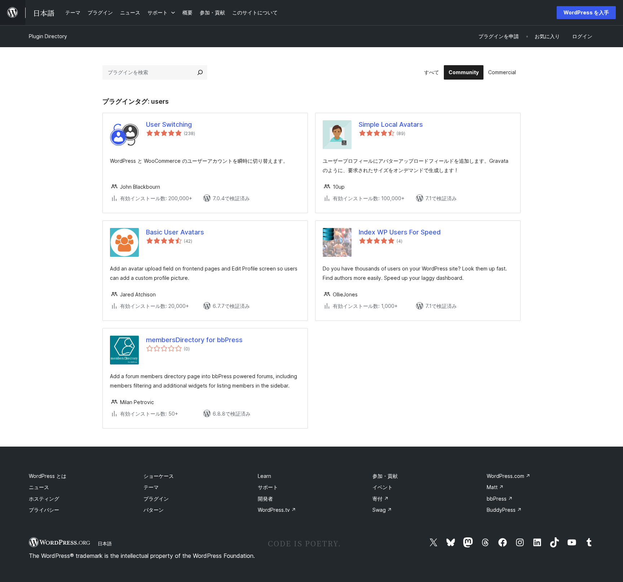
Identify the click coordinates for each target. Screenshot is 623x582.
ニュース (39, 487)
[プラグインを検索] (200, 72)
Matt (495, 487)
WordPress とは (47, 476)
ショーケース (158, 476)
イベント (382, 487)
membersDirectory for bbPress (194, 340)
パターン (153, 510)
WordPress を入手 (586, 12)
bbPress (500, 499)
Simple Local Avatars (391, 124)
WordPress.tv (277, 510)
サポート (268, 487)
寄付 (380, 499)
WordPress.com (508, 476)
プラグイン (156, 499)
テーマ (151, 487)
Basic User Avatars (175, 232)
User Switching (169, 124)
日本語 (105, 543)
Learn (264, 476)
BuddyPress (504, 510)
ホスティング (44, 499)
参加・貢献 (385, 476)
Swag (382, 510)
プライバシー (44, 510)
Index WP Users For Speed (400, 232)
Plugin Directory (48, 36)
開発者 (265, 499)
